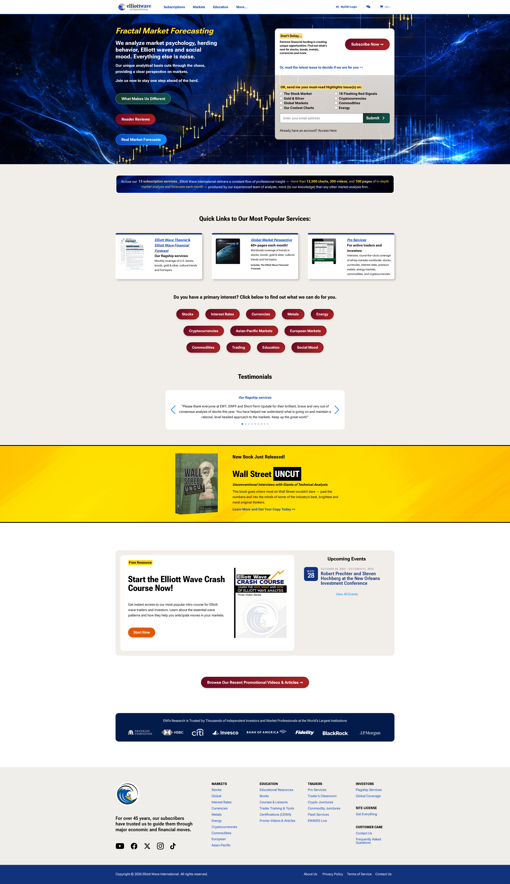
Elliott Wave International (160, 874)
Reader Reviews (136, 119)
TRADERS (315, 784)
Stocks (187, 314)
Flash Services (318, 814)
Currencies (261, 314)
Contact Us (364, 833)
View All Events (347, 594)
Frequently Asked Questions (368, 841)
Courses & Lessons (274, 802)
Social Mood (307, 347)
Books (264, 796)
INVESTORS (365, 784)
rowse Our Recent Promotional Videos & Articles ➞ (255, 682)
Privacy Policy (333, 874)
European (219, 839)
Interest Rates (222, 314)
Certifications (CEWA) (275, 814)
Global (216, 796)
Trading (238, 347)
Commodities (203, 347)
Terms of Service (359, 874)
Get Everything (366, 814)
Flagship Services (369, 790)
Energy (322, 314)
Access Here (327, 130)
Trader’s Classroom (322, 796)
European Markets (305, 331)
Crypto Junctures (320, 802)
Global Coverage (368, 796)
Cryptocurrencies (203, 331)
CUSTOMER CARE (369, 827)
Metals (293, 314)
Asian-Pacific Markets (254, 331)
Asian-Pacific (221, 845)
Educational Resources (276, 790)
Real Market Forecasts (141, 139)
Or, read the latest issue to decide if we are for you (319, 67)
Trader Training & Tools (277, 808)
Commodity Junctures (324, 808)
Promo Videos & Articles (277, 821)
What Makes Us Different (143, 98)
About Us (310, 874)
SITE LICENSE (366, 808)
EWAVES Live (317, 821)
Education (271, 347)
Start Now (141, 632)
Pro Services (356, 240)
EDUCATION (269, 784)
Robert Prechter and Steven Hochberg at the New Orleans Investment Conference (350, 578)
